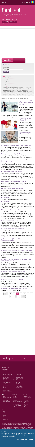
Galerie (4, 415)
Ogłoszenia (18, 374)
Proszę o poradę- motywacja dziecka (12, 161)
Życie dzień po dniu (7, 397)
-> (22, 296)
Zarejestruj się (13, 21)
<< (3, 293)
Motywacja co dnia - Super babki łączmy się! (14, 154)
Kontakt (14, 396)
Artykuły (7, 81)
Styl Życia (26, 405)
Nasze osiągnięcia (17, 405)
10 (18, 296)
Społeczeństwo (6, 398)
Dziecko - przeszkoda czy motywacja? (13, 188)
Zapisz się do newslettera (7, 23)
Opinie (4, 396)
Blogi (6, 84)
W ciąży (26, 398)
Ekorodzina (18, 375)
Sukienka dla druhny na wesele (11, 220)
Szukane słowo (6, 67)
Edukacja (5, 387)
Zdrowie (26, 404)
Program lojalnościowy (17, 401)
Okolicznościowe (6, 401)
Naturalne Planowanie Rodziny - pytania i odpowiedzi (17, 145)
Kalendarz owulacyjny (7, 374)
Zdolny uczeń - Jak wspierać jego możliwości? (15, 288)
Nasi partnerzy (16, 404)
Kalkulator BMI (6, 385)
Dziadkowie (18, 383)
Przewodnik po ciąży (7, 375)
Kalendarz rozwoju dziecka (8, 383)
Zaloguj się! (5, 21)
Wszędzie (7, 77)
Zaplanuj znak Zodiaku (7, 391)
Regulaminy (15, 398)
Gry (3, 386)
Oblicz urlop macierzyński (8, 379)
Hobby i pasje (5, 400)
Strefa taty (18, 385)
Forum (6, 79)
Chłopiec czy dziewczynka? (8, 381)
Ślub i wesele (19, 379)
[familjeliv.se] (32, 2)
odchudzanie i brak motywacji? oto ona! (13, 209)
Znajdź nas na (25, 2)
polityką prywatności (9, 436)
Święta (25, 402)
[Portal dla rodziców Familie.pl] (11, 12)
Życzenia (5, 417)
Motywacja (6, 197)
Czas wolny (26, 406)
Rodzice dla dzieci (6, 390)
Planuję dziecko (19, 381)
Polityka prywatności (17, 406)
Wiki (6, 82)
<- (6, 293)
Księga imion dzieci (7, 382)
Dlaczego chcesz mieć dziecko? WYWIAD (14, 271)
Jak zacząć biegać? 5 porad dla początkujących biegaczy (26, 102)
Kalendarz (5, 389)
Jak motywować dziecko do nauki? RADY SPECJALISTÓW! (18, 250)
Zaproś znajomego (17, 402)
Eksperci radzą (19, 377)
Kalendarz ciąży (6, 377)
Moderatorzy (16, 400)
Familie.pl (3, 98)
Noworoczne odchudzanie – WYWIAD (13, 279)
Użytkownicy (19, 386)
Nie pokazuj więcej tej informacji (25, 439)
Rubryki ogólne (19, 378)
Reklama (15, 397)
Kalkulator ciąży (6, 378)
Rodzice (18, 382)
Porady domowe (19, 387)
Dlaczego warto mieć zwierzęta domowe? (14, 228)
